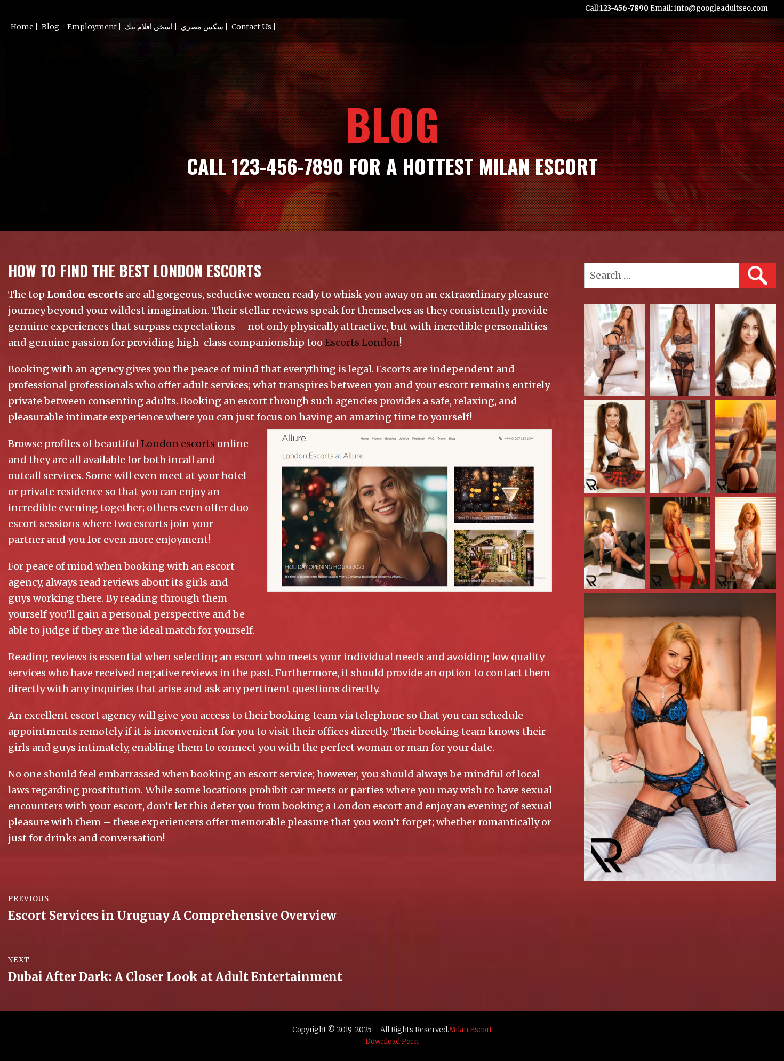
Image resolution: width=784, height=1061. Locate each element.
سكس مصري (202, 26)
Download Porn (392, 1041)
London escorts (178, 444)
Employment (92, 26)
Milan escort (470, 1029)
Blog (50, 26)
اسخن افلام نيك (149, 26)
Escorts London (362, 342)
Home (22, 26)
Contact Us (251, 26)
